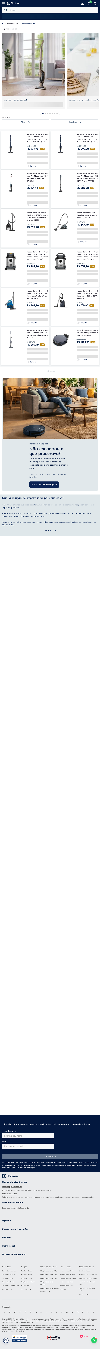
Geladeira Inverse (8, 1274)
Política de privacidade (88, 1319)
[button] (3, 3)
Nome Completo (9, 1131)
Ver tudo (5, 1289)
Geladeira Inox (7, 1278)
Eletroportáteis (12, 24)
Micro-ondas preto (67, 1285)
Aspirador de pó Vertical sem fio (84, 100)
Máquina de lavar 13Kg (48, 1271)
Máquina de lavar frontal (49, 1288)
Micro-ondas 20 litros (67, 1271)
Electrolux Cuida (9, 1193)
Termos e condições (69, 1319)
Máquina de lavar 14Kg (48, 1274)
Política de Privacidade (44, 1162)
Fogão (24, 1267)
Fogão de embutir (28, 1282)
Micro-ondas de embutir (69, 1278)
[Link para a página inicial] (3, 23)
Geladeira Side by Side (10, 1285)
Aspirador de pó (86, 1267)
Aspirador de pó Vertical (15, 100)
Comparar (33, 165)
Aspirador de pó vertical (88, 1274)
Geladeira (6, 1267)
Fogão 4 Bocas (26, 1271)
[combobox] (50, 10)
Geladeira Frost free (9, 1271)
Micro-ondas (65, 1267)
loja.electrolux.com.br (67, 1327)
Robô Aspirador (85, 1271)
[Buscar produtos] (6, 10)
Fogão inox (25, 1285)
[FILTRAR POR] (25, 122)
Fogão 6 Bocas (26, 1278)
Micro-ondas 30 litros (68, 1274)
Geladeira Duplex (8, 1282)
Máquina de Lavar (48, 1267)
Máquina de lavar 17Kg (48, 1278)
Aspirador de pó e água (88, 1278)
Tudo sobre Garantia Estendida (15, 1208)
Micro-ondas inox (66, 1282)
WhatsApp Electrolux (12, 1187)
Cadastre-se (50, 1156)
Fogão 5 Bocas (26, 1274)
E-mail (4, 1141)
